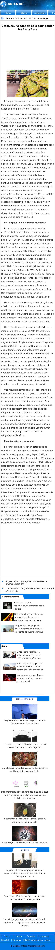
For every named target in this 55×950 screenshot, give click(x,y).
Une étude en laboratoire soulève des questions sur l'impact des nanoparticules (25, 769)
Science (21, 18)
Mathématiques (29, 940)
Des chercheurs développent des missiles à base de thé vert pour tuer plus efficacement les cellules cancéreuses (24, 794)
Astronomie (40, 13)
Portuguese (42, 936)
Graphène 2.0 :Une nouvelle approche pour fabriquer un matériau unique (25, 722)
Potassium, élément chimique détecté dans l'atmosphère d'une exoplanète (24, 898)
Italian (19, 936)
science (10, 18)
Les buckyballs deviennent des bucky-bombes (24, 842)
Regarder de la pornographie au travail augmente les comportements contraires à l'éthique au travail (24, 873)
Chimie (24, 13)
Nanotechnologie (40, 18)
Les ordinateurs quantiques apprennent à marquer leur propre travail (30, 678)
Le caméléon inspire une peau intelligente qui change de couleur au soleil (25, 820)
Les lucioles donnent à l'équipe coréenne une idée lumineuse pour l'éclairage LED (24, 746)
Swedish (5, 940)
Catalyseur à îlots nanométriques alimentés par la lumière (29, 605)
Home (8, 13)
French (7, 936)
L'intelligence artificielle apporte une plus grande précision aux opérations (29, 655)
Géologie (17, 940)
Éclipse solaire (44, 940)
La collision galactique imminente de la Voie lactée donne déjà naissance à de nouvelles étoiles (24, 922)
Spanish (31, 936)
